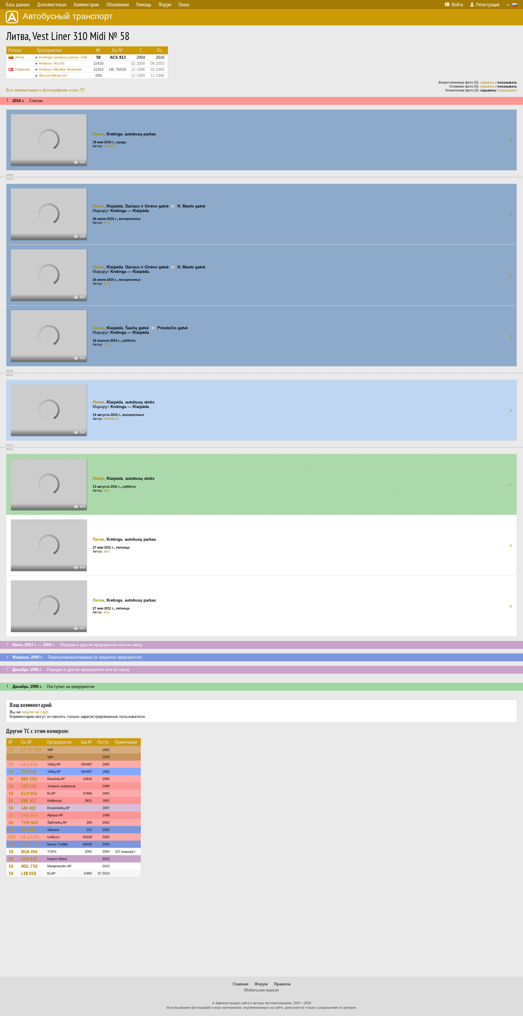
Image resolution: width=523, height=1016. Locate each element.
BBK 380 (29, 779)
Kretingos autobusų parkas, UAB (63, 57)
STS (107, 222)
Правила (282, 984)
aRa (107, 490)
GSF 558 (29, 786)
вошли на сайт (35, 712)
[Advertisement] (261, 929)
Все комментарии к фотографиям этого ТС (45, 90)
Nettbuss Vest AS (51, 63)
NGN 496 (29, 851)
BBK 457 (29, 801)
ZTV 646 (29, 772)
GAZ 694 (29, 764)
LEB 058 (28, 873)
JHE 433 (28, 830)
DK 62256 (30, 837)
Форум (261, 984)
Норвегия (22, 69)
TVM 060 (29, 822)
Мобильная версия (261, 990)
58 (10, 750)
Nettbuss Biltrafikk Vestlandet (60, 69)
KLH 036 (29, 793)
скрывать (487, 82)
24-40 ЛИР (31, 757)
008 (12, 837)
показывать (508, 90)
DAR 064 (29, 815)
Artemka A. (112, 418)
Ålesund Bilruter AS (53, 75)
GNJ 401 (28, 808)
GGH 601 (29, 859)
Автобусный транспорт (68, 16)
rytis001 (109, 146)
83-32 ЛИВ (31, 750)
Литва (19, 57)
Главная (240, 984)
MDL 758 (29, 866)
